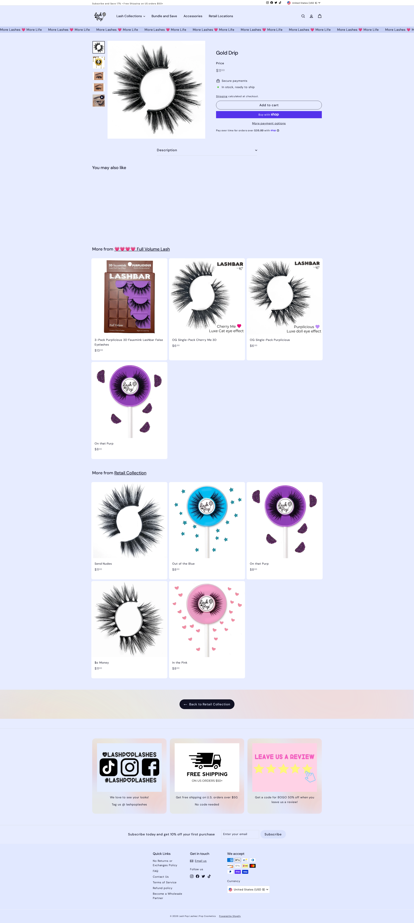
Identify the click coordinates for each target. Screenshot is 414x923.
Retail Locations (221, 16)
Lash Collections (129, 16)
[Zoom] (156, 90)
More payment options (269, 123)
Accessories (193, 16)
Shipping (222, 96)
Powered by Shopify (230, 916)
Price (220, 63)
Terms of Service (165, 882)
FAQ (155, 871)
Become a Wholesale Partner (167, 896)
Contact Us (161, 876)
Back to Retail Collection (209, 704)
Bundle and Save (164, 16)
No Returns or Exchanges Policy (165, 863)
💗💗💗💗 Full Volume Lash (142, 249)
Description (167, 150)
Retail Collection (130, 473)
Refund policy (162, 888)
